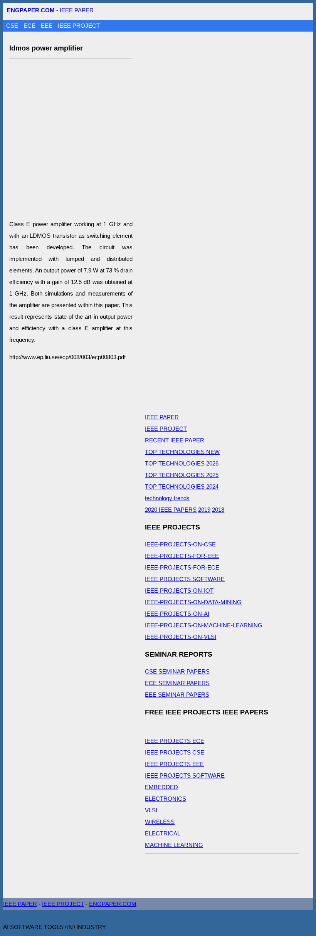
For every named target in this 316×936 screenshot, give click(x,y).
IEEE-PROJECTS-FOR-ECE (182, 567)
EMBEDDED (161, 787)
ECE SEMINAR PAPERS (177, 683)
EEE (47, 25)
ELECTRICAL (162, 833)
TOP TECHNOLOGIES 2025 (182, 475)
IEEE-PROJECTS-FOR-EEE (182, 556)
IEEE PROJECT (79, 25)
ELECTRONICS (165, 798)
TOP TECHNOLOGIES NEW (182, 452)
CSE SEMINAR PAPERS (177, 671)
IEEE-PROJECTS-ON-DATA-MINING (193, 602)
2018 (218, 509)
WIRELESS (160, 821)
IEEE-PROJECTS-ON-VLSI (180, 637)
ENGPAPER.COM (112, 904)
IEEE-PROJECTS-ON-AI (177, 613)
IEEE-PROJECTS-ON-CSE (180, 544)
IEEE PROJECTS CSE (174, 752)
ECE (30, 25)
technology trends (167, 498)
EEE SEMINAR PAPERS (177, 694)
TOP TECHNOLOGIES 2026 (182, 463)
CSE (13, 25)
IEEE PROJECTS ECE (174, 741)
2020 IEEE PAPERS (171, 509)
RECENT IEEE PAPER (174, 440)
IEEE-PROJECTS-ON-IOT (179, 590)
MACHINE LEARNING (174, 845)
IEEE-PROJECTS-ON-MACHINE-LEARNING (203, 625)
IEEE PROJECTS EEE (174, 764)
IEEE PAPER (77, 10)
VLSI (151, 810)
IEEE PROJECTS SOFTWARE (185, 579)
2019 (204, 509)
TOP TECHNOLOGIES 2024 (182, 486)
